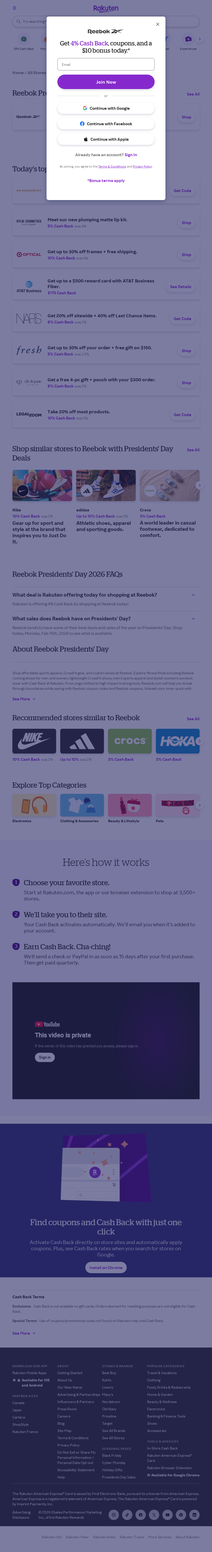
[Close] (157, 24)
